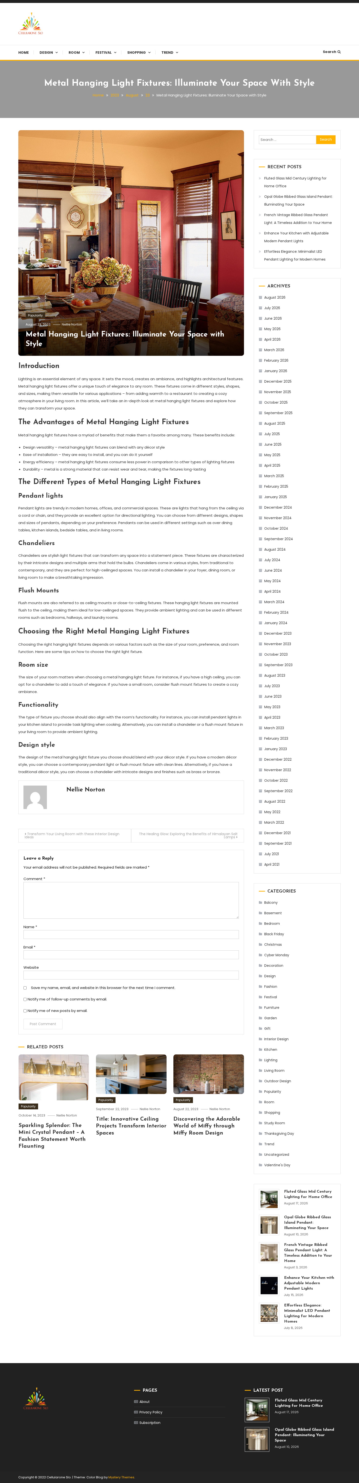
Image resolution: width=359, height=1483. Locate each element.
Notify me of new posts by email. (57, 1010)
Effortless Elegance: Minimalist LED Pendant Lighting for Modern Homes (295, 255)
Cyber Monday (276, 955)
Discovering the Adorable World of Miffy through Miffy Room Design (206, 1126)
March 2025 (274, 475)
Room (74, 52)
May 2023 (272, 707)
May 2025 (272, 454)
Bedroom (272, 923)
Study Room (274, 1123)
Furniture (271, 1007)
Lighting (270, 1060)
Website (31, 967)
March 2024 (274, 602)
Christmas (273, 944)
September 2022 (278, 791)
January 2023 (275, 749)
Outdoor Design (277, 1081)
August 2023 (274, 675)
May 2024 (272, 580)
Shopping (136, 52)
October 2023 (276, 654)
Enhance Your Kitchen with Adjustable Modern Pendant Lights (296, 237)
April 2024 (272, 591)
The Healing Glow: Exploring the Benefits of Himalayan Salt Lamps (188, 835)
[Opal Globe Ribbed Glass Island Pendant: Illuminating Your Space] (269, 1225)
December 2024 (278, 507)
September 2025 (278, 412)
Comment (34, 878)
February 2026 (276, 360)
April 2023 (272, 717)
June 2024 (273, 570)
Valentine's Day (277, 1165)
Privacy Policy (150, 1412)
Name (30, 926)
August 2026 (274, 297)
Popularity (35, 315)
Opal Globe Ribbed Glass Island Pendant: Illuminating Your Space (298, 200)
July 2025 (272, 433)
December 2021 (277, 833)
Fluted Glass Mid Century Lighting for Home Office (295, 182)
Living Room (274, 1070)
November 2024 (278, 517)
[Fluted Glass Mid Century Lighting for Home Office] (269, 1199)
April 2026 (272, 339)
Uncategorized (276, 1154)
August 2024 (275, 549)
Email (29, 947)
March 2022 (274, 822)
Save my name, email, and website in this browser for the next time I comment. (103, 987)
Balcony (271, 902)
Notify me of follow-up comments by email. (67, 999)
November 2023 (277, 644)
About (144, 1401)
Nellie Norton (72, 324)
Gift (267, 1028)
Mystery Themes (121, 1477)
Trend (167, 52)
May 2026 (272, 328)
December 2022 (278, 759)
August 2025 (274, 423)
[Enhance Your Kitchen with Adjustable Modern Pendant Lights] (269, 1285)
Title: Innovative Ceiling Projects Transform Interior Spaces (131, 1126)
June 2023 (273, 696)
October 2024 (276, 528)
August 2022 (274, 801)
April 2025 (272, 465)
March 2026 (274, 349)
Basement (273, 913)
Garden (270, 1018)
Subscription (149, 1422)
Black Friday (274, 934)
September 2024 (278, 538)
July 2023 (272, 686)
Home (23, 52)
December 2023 (278, 633)
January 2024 (275, 623)
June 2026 (273, 318)
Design (46, 52)
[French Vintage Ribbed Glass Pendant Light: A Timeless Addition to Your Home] (269, 1252)
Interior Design (276, 1039)
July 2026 (272, 307)
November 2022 (277, 770)
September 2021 (278, 843)
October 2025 (276, 402)
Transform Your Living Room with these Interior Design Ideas (72, 835)
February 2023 (276, 738)
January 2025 (275, 496)
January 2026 (275, 370)
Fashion (270, 986)
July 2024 (272, 559)
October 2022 (276, 780)
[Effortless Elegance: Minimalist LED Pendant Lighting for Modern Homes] (269, 1313)
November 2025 (277, 391)
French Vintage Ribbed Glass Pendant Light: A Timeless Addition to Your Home (298, 218)
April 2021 (271, 864)
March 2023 (274, 728)
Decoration (273, 965)
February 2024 (276, 612)
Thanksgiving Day (279, 1133)
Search (329, 51)
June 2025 (273, 444)
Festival (103, 52)
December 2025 (278, 381)
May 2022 (272, 812)
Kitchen (270, 1049)
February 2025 (276, 486)
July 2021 (271, 854)
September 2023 (278, 665)
